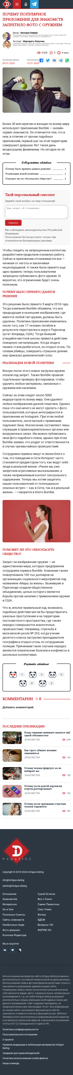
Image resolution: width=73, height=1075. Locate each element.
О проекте (8, 1039)
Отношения (9, 894)
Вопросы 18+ (46, 924)
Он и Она (8, 909)
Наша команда (11, 1063)
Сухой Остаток (46, 894)
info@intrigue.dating (13, 880)
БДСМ (41, 919)
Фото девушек (11, 930)
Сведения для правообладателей (21, 1053)
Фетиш (42, 914)
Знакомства (10, 899)
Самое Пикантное (48, 904)
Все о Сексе (45, 899)
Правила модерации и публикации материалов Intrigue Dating (33, 1046)
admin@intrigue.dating (15, 886)
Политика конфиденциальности (20, 1029)
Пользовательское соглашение (20, 1034)
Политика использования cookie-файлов (25, 1058)
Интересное (10, 904)
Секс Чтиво (45, 909)
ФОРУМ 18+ (45, 930)
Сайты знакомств (13, 919)
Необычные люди (13, 924)
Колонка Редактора (14, 935)
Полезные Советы (14, 914)
